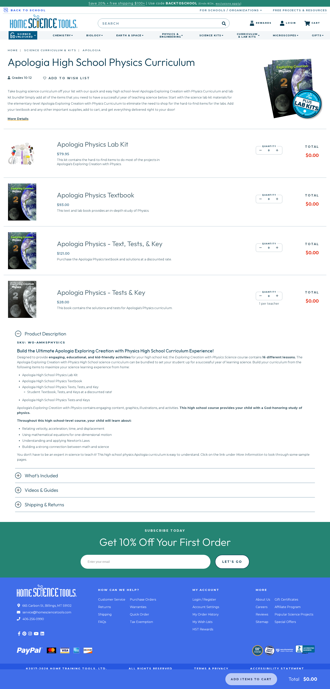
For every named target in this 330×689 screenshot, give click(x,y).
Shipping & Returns (44, 505)
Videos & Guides (41, 490)
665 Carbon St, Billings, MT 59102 (47, 605)
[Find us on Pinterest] (24, 633)
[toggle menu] (71, 35)
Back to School (28, 10)
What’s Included (41, 476)
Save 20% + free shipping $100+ (117, 3)
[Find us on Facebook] (19, 633)
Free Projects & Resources (300, 10)
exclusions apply (228, 3)
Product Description (45, 334)
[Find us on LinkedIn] (42, 633)
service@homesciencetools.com (46, 612)
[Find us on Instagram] (30, 633)
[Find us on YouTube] (36, 633)
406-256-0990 (33, 619)
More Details (18, 119)
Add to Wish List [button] (68, 78)
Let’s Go (232, 562)
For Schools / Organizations (230, 10)
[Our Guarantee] (257, 650)
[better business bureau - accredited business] (305, 649)
